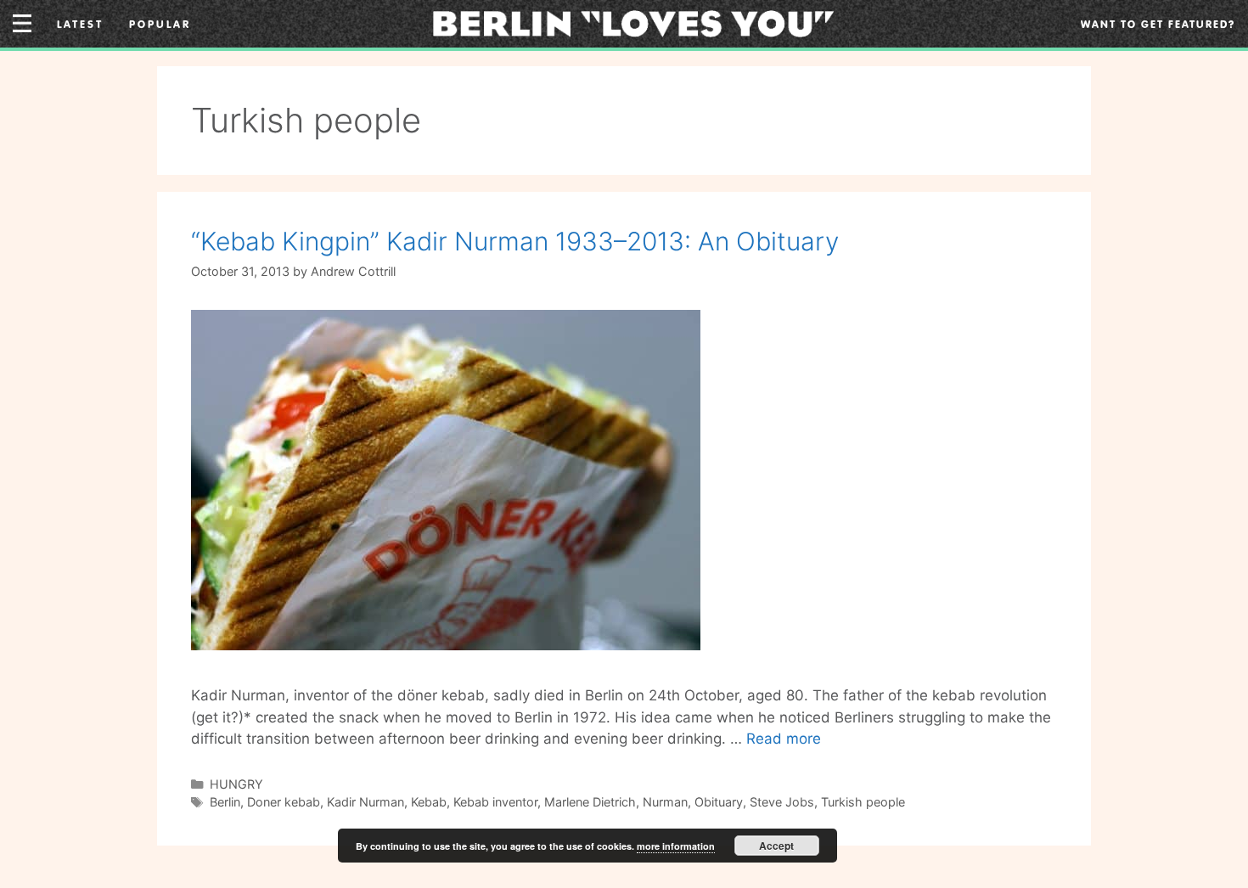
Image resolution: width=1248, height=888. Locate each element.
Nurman (665, 802)
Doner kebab (283, 802)
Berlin (225, 802)
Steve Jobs (782, 802)
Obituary (718, 802)
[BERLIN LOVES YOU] (634, 22)
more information (676, 846)
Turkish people (863, 802)
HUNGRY (236, 784)
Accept (776, 845)
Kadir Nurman (365, 802)
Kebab (429, 802)
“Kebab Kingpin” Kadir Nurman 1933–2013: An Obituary (515, 241)
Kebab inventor (495, 802)
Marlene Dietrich (590, 802)
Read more (783, 738)
